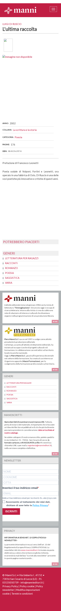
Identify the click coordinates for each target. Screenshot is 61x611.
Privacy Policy (10, 586)
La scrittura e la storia (25, 129)
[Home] (20, 10)
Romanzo (11, 268)
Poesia (18, 137)
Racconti (11, 263)
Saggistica (12, 277)
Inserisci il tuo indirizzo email (20, 488)
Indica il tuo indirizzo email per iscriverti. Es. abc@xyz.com (29, 498)
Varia (8, 282)
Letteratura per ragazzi (22, 258)
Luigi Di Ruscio (11, 24)
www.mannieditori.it (30, 550)
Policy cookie (27, 586)
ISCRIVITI (11, 511)
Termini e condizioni (22, 593)
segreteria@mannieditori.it (39, 445)
